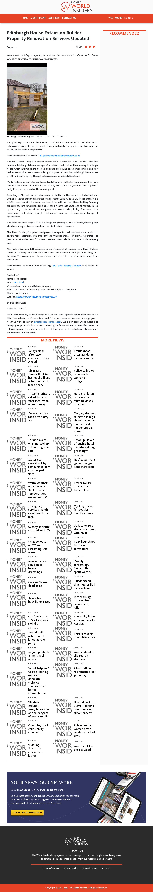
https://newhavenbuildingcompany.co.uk (60, 156)
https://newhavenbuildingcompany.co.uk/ (36, 297)
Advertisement (90, 869)
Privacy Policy (71, 869)
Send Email (18, 282)
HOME (25, 18)
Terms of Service (50, 869)
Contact (106, 869)
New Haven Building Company (66, 266)
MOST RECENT (38, 18)
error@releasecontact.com (47, 322)
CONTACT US (69, 18)
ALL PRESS (54, 18)
